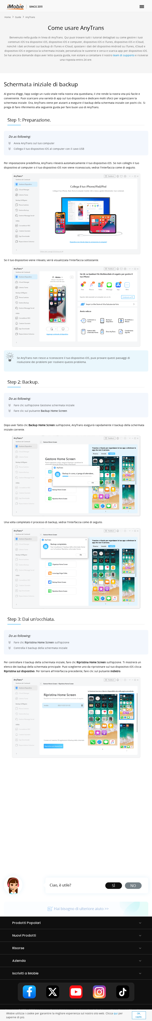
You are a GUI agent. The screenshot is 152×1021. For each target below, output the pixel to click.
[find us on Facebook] (29, 991)
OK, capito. (139, 1015)
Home (7, 17)
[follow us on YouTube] (76, 991)
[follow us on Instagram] (99, 991)
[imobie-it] (24, 7)
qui (116, 1013)
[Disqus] (76, 814)
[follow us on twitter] (52, 991)
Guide (18, 17)
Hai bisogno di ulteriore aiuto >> (81, 908)
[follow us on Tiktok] (122, 991)
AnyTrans (30, 17)
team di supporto (123, 55)
